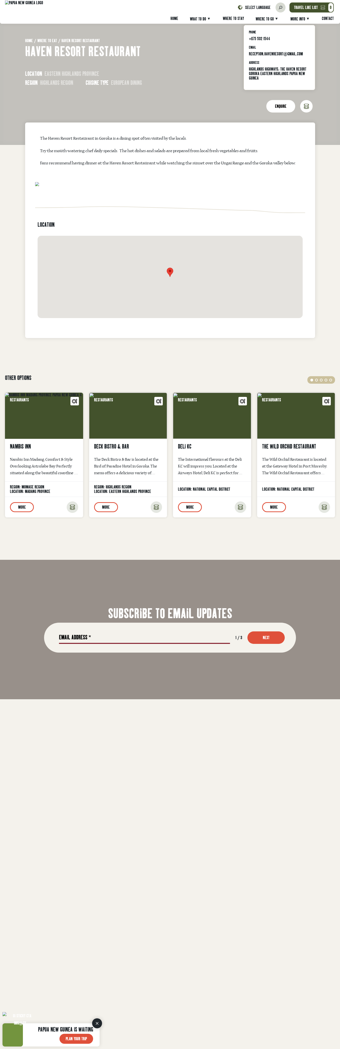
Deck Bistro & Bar (111, 446)
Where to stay (233, 18)
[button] (311, 380)
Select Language (258, 7)
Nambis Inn (20, 446)
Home (174, 18)
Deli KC (184, 446)
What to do (198, 18)
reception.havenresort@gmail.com (276, 53)
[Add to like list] (72, 507)
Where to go (265, 18)
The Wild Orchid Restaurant (289, 446)
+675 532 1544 (259, 38)
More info (297, 18)
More (22, 507)
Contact (328, 18)
